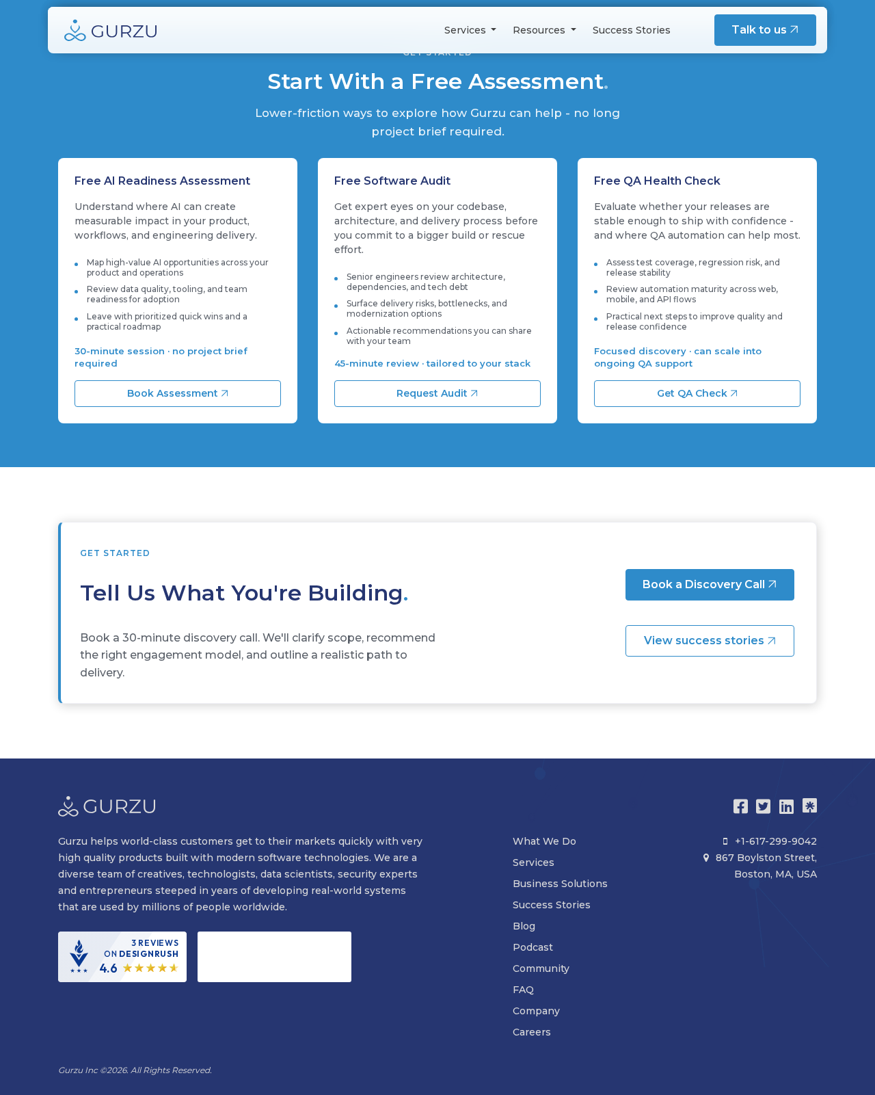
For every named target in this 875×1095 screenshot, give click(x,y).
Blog (524, 926)
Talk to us (760, 29)
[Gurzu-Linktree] (810, 806)
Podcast (533, 947)
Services (533, 862)
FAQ (523, 990)
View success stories (705, 640)
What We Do (544, 841)
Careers (532, 1032)
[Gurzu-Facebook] (740, 806)
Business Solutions (560, 884)
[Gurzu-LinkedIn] (786, 806)
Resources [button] (540, 30)
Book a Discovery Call (705, 584)
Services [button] (466, 30)
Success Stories (632, 30)
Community (541, 968)
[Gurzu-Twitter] (763, 806)
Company (536, 1011)
